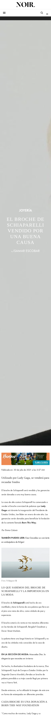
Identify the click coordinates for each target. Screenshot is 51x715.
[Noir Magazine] (25, 4)
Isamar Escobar (26, 251)
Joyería (25, 210)
